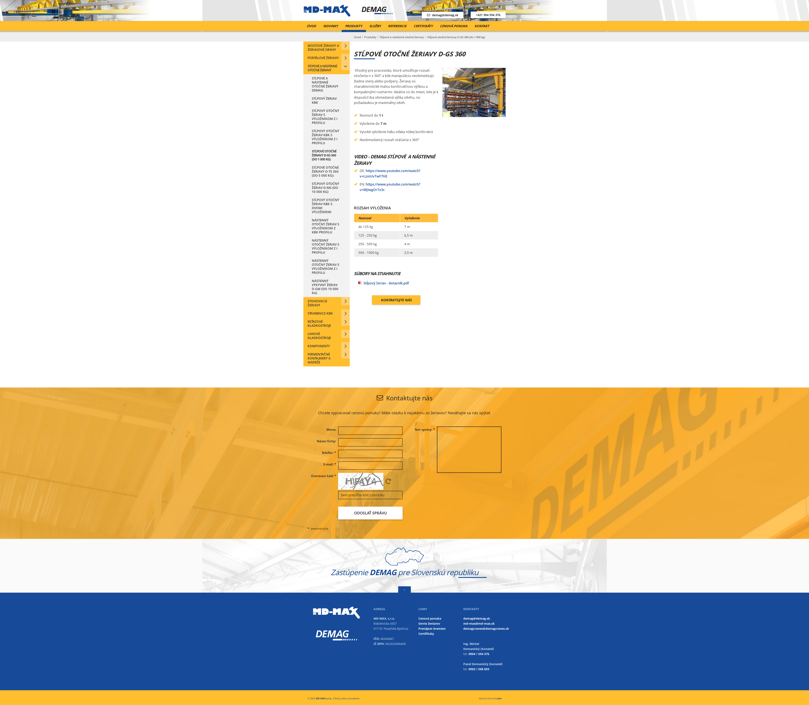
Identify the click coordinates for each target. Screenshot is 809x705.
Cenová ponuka (453, 26)
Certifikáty (423, 26)
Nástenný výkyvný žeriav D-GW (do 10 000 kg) (325, 287)
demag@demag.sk (445, 15)
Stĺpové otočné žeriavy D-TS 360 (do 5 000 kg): (325, 171)
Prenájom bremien (432, 629)
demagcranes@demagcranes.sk (486, 629)
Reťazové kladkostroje (319, 323)
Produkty (353, 26)
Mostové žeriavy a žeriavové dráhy (323, 47)
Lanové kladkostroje (319, 336)
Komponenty (319, 346)
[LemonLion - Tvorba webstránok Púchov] (496, 698)
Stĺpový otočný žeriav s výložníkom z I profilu (325, 117)
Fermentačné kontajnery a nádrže (319, 358)
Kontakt (481, 26)
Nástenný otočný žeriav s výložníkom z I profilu (325, 246)
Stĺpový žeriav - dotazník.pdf (386, 283)
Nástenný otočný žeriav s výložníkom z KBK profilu (325, 226)
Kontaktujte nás (396, 300)
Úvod (311, 26)
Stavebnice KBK (320, 313)
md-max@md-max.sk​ (479, 624)
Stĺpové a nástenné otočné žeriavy (322, 68)
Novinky (330, 26)
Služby (375, 26)
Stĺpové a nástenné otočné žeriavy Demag (325, 84)
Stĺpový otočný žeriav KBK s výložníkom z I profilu (325, 137)
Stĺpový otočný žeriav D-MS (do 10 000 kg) (325, 188)
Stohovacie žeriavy (317, 303)
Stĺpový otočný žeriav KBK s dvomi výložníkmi (325, 206)
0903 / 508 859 (479, 669)
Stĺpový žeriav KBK (324, 100)
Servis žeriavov (429, 624)
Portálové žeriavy (323, 58)
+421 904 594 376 (488, 15)
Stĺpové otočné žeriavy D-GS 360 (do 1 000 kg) (324, 155)
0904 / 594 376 (479, 654)
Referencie (397, 26)
